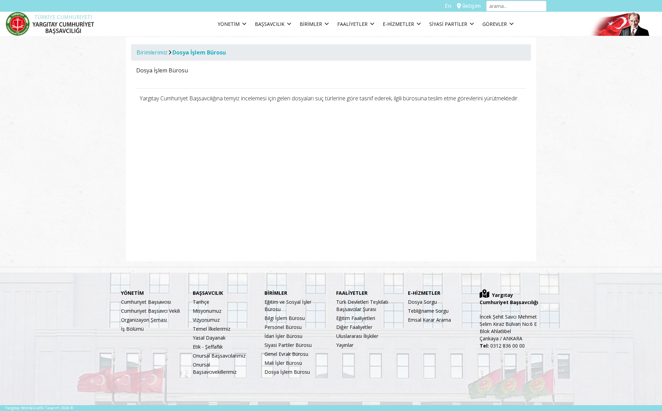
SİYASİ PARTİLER (448, 24)
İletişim (471, 6)
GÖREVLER (494, 24)
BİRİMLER (311, 24)
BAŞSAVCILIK (269, 24)
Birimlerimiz (152, 52)
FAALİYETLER (352, 24)
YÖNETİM (229, 24)
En (448, 6)
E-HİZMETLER (398, 24)
